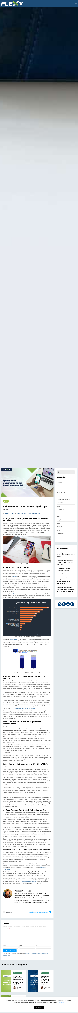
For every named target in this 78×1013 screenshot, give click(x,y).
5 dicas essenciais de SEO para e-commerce (24, 708)
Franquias (59, 520)
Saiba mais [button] (61, 1002)
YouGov (15, 576)
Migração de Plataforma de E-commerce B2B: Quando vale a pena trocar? (45, 980)
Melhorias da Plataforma (63, 499)
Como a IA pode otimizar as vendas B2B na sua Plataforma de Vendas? (18, 980)
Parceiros (59, 526)
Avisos (58, 516)
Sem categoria (17, 972)
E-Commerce (60, 533)
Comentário (6, 929)
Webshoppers (13, 639)
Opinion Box (16, 594)
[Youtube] (68, 604)
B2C (58, 489)
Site (37, 945)
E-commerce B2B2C (62, 513)
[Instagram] (64, 604)
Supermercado (61, 509)
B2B (58, 485)
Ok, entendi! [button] (39, 1007)
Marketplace (60, 502)
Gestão (6, 501)
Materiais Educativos (62, 537)
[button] (75, 3)
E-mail (21, 945)
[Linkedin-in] (72, 604)
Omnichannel (60, 496)
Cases (58, 530)
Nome (5, 945)
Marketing (59, 482)
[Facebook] (60, 604)
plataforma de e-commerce (29, 881)
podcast (59, 523)
